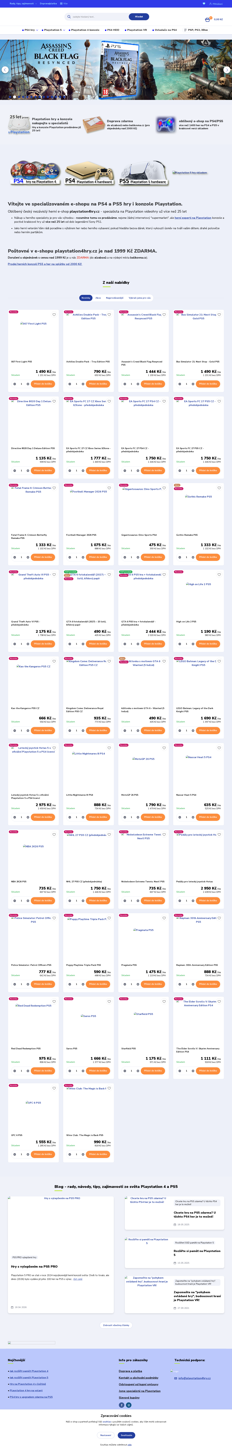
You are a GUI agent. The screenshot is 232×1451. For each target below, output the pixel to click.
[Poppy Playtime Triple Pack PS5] (88, 938)
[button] (5, 69)
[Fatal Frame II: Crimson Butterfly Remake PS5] (33, 508)
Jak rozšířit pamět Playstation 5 (29, 1377)
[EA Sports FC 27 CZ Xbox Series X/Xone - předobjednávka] (88, 421)
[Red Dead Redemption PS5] (33, 1022)
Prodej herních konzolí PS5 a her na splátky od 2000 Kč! (45, 264)
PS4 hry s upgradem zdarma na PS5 (31, 1397)
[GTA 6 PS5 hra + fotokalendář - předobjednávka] (143, 595)
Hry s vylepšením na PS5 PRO (34, 1267)
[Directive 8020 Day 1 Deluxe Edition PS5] (33, 421)
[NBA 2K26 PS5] (33, 855)
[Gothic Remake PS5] (198, 508)
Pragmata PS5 (129, 965)
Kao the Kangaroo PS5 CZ (25, 708)
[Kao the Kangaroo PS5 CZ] (33, 681)
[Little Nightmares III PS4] (88, 768)
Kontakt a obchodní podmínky (138, 1378)
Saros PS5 (71, 1048)
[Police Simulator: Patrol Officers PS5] (33, 938)
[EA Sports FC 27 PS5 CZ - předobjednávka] (198, 421)
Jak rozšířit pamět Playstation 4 (29, 1371)
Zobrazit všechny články (116, 1325)
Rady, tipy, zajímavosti (22, 3)
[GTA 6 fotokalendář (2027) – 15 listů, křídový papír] (88, 595)
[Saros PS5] (88, 1022)
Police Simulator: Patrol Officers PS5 (31, 965)
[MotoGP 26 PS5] (143, 768)
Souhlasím (126, 1435)
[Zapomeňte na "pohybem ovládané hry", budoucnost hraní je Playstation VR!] (147, 1292)
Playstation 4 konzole (85, 30)
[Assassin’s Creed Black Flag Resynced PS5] (143, 335)
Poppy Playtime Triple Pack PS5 (83, 965)
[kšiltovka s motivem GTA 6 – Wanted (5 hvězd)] (143, 681)
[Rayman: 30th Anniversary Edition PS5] (198, 938)
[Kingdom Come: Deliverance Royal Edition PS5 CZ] (88, 681)
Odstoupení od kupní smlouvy (138, 1384)
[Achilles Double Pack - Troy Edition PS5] (88, 335)
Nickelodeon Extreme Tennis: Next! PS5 (142, 881)
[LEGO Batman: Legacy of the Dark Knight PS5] (198, 681)
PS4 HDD (113, 30)
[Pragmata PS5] (143, 938)
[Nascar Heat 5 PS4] (198, 768)
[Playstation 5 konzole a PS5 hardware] (143, 172)
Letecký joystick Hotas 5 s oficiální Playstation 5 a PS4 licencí (30, 796)
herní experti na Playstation (193, 218)
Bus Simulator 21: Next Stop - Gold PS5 (197, 361)
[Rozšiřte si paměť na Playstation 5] (147, 1253)
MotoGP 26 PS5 (129, 794)
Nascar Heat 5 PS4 (186, 794)
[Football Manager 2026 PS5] (88, 508)
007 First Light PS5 (21, 361)
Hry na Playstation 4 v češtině (28, 1384)
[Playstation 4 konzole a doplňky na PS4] (89, 172)
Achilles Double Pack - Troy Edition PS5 (88, 361)
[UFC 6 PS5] (33, 1108)
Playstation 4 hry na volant (26, 1390)
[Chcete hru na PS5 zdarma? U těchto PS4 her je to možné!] (147, 1212)
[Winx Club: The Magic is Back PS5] (88, 1108)
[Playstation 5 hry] (189, 172)
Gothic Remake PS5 (187, 534)
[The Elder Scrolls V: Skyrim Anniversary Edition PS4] (198, 1022)
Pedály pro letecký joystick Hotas (194, 881)
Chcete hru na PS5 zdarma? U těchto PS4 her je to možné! (196, 1203)
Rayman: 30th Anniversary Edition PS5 (197, 965)
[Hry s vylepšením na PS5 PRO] (61, 1224)
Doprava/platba (48, 3)
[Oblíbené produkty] (204, 4)
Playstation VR (137, 30)
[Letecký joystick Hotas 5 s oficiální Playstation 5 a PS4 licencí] (33, 768)
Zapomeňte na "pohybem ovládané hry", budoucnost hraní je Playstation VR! (195, 1282)
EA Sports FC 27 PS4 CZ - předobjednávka (135, 450)
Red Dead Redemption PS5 (26, 1048)
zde (129, 1444)
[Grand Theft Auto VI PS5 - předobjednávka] (33, 595)
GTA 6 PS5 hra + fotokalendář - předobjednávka (138, 623)
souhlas (107, 1421)
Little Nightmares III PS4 (79, 794)
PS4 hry (30, 30)
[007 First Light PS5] (33, 335)
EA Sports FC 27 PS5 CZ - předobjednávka (190, 450)
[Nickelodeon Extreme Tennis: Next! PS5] (143, 855)
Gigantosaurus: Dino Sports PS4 (139, 534)
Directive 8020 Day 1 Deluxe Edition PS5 (33, 448)
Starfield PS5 (128, 1048)
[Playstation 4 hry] (35, 172)
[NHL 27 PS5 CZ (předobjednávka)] (88, 855)
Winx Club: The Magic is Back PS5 (84, 1135)
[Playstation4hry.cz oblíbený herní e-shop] (33, 17)
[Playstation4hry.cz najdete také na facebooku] (121, 1405)
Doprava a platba (130, 1371)
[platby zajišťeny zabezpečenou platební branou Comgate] (31, 1343)
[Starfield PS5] (143, 1022)
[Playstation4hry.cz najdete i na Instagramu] (128, 1405)
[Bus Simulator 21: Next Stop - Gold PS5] (198, 335)
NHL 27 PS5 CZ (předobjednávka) (84, 881)
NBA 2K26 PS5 (18, 881)
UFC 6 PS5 (16, 1135)
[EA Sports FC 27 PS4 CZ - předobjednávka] (143, 421)
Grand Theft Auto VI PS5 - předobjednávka (25, 623)
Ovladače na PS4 (166, 30)
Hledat (139, 16)
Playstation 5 (53, 30)
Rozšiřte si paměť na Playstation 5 (197, 1253)
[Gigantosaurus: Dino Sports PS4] (143, 508)
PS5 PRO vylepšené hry (24, 1257)
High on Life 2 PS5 (186, 621)
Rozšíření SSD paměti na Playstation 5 (194, 1242)
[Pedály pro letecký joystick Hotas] (198, 855)
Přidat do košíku (43, 383)
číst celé (77, 1279)
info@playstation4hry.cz (194, 1378)
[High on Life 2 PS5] (198, 595)
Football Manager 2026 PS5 (81, 534)
